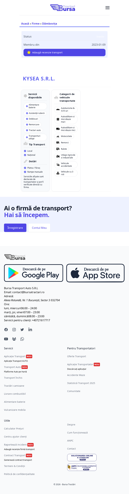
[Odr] (96, 457)
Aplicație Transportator (83, 366)
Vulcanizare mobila (15, 409)
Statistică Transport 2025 (81, 383)
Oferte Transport (76, 356)
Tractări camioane (14, 385)
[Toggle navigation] (107, 7)
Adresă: (9, 296)
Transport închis (13, 377)
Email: (8, 292)
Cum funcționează (77, 432)
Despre (71, 424)
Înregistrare (15, 228)
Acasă (25, 23)
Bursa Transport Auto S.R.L (21, 288)
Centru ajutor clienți (15, 436)
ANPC (70, 440)
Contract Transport (18, 457)
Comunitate (73, 391)
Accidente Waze (76, 375)
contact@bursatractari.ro (28, 292)
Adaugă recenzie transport (47, 52)
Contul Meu (39, 228)
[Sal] (96, 467)
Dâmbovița (49, 23)
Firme (35, 23)
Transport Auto (15, 369)
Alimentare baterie (14, 401)
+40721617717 (41, 320)
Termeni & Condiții (14, 466)
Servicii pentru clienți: (17, 320)
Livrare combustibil (15, 393)
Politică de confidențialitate (19, 474)
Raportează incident (19, 447)
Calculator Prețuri (14, 428)
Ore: (7, 304)
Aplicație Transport (18, 358)
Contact (71, 448)
